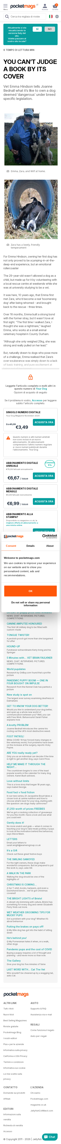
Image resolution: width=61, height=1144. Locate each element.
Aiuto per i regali (38, 1036)
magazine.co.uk (38, 1104)
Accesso (37, 400)
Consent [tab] (11, 545)
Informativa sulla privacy (15, 1050)
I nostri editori (10, 1038)
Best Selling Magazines (15, 1020)
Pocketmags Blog (12, 1032)
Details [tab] (30, 545)
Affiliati (6, 1099)
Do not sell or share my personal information (30, 604)
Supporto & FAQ (38, 1008)
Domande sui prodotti (14, 1093)
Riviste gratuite (10, 1026)
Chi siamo (35, 1093)
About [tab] (50, 545)
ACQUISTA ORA (44, 422)
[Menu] (5, 6)
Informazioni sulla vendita (12, 1117)
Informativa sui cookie (14, 1068)
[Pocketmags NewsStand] (22, 6)
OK (31, 591)
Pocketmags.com (39, 1099)
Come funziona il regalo (42, 1030)
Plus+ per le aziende (13, 1044)
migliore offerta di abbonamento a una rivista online (22, 524)
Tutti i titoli (8, 1008)
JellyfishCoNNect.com (41, 1110)
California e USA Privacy (15, 1056)
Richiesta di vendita (13, 1125)
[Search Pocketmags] (7, 17)
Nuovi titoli (8, 1014)
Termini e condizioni (13, 1062)
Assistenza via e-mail (41, 1014)
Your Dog (41, 388)
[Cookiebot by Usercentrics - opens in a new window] (43, 536)
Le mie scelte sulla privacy (12, 1076)
